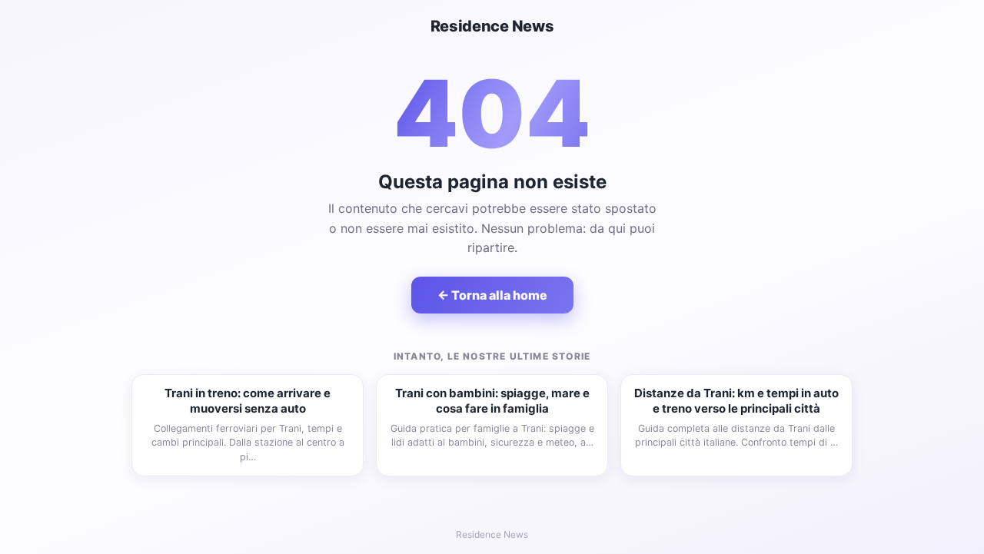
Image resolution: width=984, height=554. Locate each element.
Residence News (492, 26)
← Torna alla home (492, 295)
